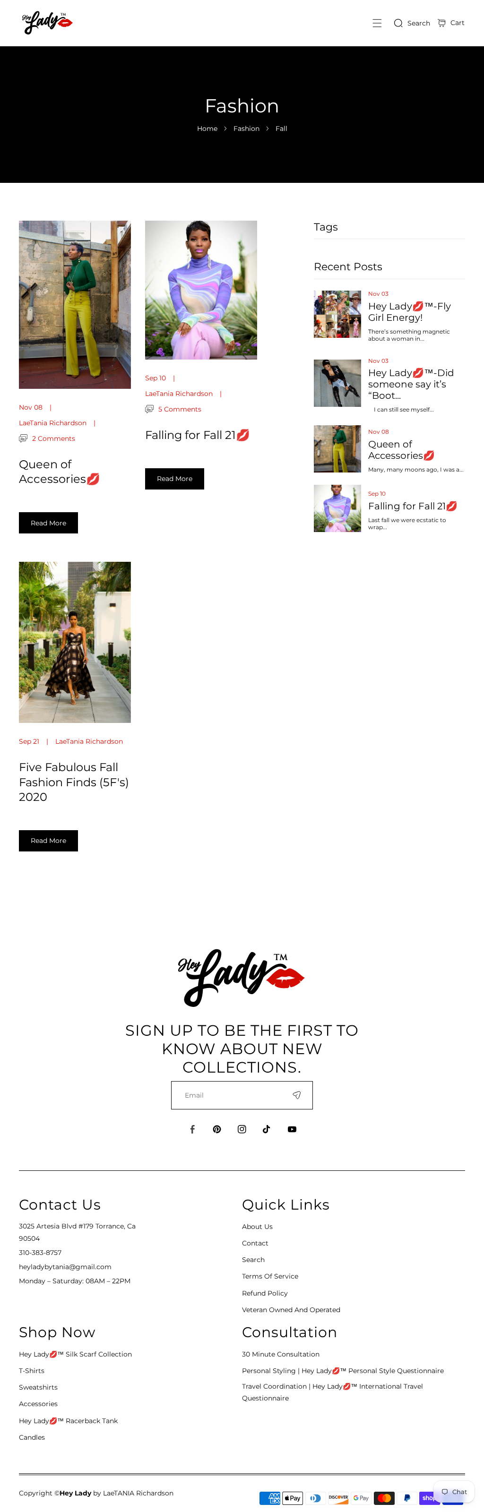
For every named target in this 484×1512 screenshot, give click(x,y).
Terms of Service (270, 1276)
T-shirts (31, 1370)
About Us (257, 1226)
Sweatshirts (38, 1387)
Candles (32, 1437)
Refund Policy (265, 1293)
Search (253, 1259)
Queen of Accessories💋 (401, 449)
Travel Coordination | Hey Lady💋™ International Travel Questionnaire (332, 1392)
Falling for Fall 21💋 (413, 506)
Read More (48, 523)
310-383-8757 (40, 1252)
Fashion (246, 128)
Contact (255, 1243)
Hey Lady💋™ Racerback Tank (68, 1421)
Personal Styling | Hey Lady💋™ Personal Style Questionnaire (343, 1370)
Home (207, 128)
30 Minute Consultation (281, 1354)
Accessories (38, 1404)
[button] (377, 22)
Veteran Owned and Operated (291, 1310)
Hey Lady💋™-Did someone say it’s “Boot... (411, 384)
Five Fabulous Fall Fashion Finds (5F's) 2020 (74, 781)
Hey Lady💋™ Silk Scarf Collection (75, 1354)
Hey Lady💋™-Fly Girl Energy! (409, 312)
